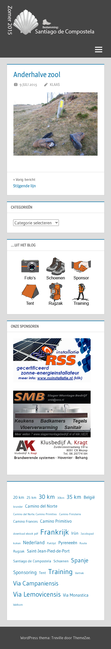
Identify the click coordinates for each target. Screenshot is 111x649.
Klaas (55, 84)
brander (18, 506)
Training (60, 571)
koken (17, 543)
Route (83, 543)
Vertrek (79, 573)
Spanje (79, 560)
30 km (47, 496)
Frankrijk (54, 532)
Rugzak (19, 551)
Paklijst (51, 543)
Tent (42, 573)
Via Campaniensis (35, 583)
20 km (18, 497)
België (89, 497)
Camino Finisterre (70, 514)
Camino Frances (25, 521)
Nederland (34, 543)
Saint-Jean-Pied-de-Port (48, 551)
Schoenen (61, 561)
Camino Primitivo (56, 521)
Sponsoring (25, 572)
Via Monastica (76, 595)
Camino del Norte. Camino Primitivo (35, 514)
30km (60, 498)
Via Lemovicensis (37, 594)
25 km (31, 497)
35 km (74, 497)
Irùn (74, 533)
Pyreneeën (67, 543)
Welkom (18, 604)
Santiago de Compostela (32, 561)
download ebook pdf (25, 533)
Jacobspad (87, 533)
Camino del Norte (41, 506)
